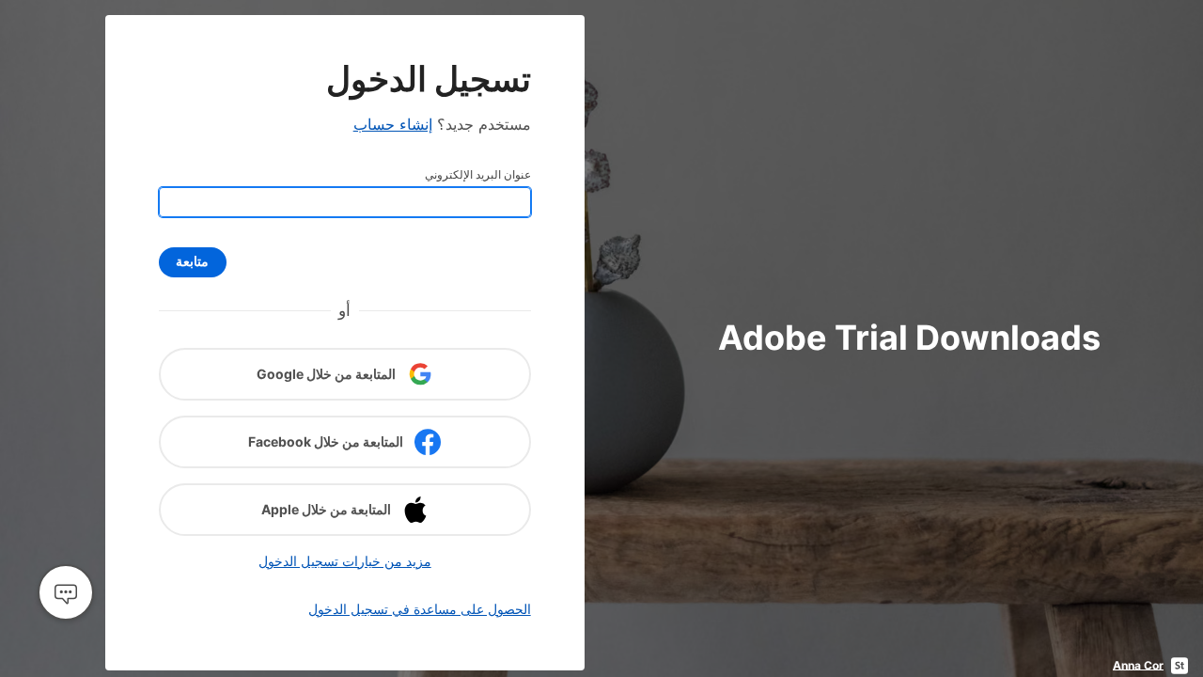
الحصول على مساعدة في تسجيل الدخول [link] (419, 609)
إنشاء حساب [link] (392, 124)
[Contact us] (66, 592)
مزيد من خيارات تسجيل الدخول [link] (344, 561)
